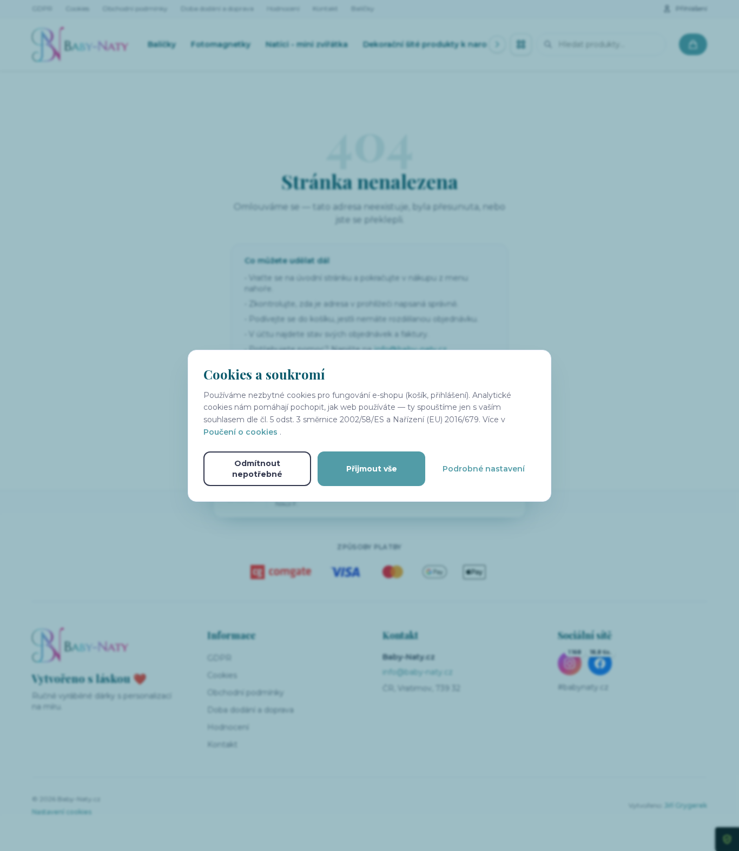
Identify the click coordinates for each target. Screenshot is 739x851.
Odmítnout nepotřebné (257, 468)
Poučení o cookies (241, 432)
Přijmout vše (371, 469)
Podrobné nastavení (484, 469)
